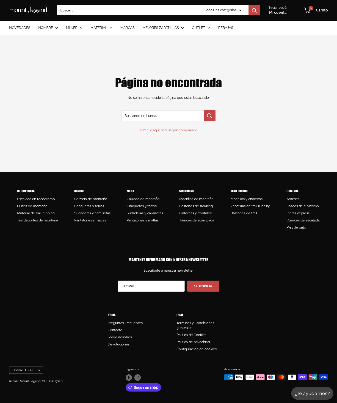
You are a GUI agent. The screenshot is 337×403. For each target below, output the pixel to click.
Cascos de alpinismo (303, 206)
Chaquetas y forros (89, 206)
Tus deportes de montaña (37, 220)
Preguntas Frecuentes (125, 323)
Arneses (293, 199)
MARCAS (127, 28)
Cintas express (298, 213)
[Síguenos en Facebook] (129, 377)
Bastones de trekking (196, 206)
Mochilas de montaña (196, 199)
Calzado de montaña (90, 199)
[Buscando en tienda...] (209, 115)
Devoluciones (119, 344)
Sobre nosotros (120, 337)
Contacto (115, 330)
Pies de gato (296, 227)
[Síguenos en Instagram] (137, 377)
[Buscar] (254, 10)
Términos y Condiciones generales (195, 325)
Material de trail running (36, 213)
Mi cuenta (278, 12)
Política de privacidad (193, 342)
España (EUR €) (22, 370)
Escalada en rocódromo (36, 199)
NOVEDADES (19, 28)
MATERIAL (99, 28)
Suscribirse (203, 286)
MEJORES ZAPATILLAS (161, 28)
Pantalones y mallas (90, 220)
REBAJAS (225, 28)
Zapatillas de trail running (250, 206)
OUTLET (198, 28)
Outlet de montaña (32, 206)
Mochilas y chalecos (246, 199)
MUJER (71, 28)
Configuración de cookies (197, 349)
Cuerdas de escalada (303, 220)
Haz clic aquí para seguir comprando (168, 130)
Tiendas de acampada (196, 220)
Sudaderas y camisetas (92, 213)
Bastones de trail (244, 213)
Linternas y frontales (195, 213)
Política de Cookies (191, 335)
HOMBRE (45, 28)
